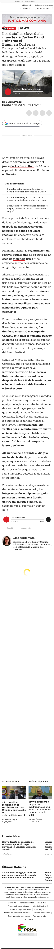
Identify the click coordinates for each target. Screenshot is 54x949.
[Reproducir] (8, 91)
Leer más (18, 550)
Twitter (35, 113)
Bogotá (6, 105)
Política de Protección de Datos (17, 913)
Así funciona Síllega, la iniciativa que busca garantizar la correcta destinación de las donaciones (19, 875)
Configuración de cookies (19, 916)
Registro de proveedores (20, 909)
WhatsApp (49, 113)
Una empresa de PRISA (27, 928)
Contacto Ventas (27, 903)
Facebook (29, 113)
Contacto (12, 903)
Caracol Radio (14, 7)
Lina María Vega (12, 102)
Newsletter (42, 903)
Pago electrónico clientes (18, 906)
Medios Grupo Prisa (27, 934)
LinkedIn (42, 113)
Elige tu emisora (43, 8)
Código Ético (27, 919)
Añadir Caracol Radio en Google (24, 123)
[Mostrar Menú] (3, 7)
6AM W (24, 28)
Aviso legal (39, 909)
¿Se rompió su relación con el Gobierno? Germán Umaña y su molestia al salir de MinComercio (14, 809)
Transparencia (39, 916)
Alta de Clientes (39, 906)
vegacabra (23, 102)
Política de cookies (42, 913)
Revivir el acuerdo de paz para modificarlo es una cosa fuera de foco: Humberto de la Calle (40, 808)
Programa (26, 8)
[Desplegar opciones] (46, 91)
